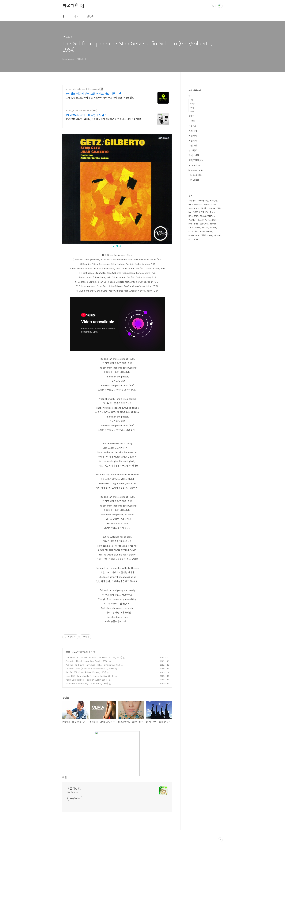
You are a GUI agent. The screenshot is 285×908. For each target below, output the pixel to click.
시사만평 (213, 200)
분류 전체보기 (195, 90)
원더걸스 (204, 208)
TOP (220, 839)
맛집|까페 (193, 140)
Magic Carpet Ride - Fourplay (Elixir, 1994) (86, 679)
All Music (117, 246)
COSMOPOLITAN (207, 216)
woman (213, 227)
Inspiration (194, 164)
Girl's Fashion (194, 227)
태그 (75, 16)
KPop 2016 (193, 216)
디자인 (191, 116)
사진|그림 (193, 145)
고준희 (203, 235)
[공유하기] (71, 637)
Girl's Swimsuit (195, 204)
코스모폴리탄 (202, 200)
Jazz (74, 652)
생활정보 (192, 125)
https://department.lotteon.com (82, 89)
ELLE (191, 231)
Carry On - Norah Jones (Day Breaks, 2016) (86, 661)
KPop (192, 103)
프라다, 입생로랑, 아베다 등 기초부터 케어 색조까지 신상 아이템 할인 (99, 97)
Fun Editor (194, 179)
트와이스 (192, 200)
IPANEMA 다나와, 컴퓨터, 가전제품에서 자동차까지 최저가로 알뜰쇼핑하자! (103, 119)
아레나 (212, 212)
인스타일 (192, 219)
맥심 (196, 231)
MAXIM (213, 223)
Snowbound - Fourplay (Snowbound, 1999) (86, 683)
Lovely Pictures (214, 235)
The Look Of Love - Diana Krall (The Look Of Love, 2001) (93, 657)
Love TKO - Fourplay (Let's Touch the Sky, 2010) (89, 675)
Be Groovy (72, 792)
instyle (212, 208)
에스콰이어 (201, 219)
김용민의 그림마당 (200, 212)
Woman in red (210, 204)
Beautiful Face (206, 231)
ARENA (205, 227)
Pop (191, 99)
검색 (213, 6)
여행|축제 (193, 135)
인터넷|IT (193, 150)
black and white (201, 223)
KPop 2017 (193, 239)
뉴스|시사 (193, 130)
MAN (191, 223)
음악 (68, 652)
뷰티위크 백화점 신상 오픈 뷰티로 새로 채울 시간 (93, 93)
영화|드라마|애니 (196, 160)
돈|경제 (192, 120)
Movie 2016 (194, 235)
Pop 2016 (212, 219)
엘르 (219, 208)
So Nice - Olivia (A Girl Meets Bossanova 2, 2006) (89, 668)
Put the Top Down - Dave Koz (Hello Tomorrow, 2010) (92, 664)
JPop (192, 107)
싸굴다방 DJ (73, 6)
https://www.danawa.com (78, 110)
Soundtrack (194, 208)
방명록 (90, 16)
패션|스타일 (194, 155)
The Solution (195, 174)
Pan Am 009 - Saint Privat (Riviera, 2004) (85, 672)
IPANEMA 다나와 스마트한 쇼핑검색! (86, 115)
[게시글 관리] (75, 637)
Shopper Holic (196, 169)
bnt (190, 212)
